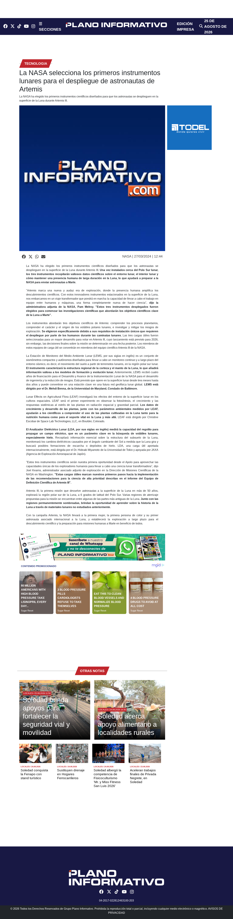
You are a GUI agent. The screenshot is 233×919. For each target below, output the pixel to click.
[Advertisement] (92, 638)
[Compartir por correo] (43, 257)
